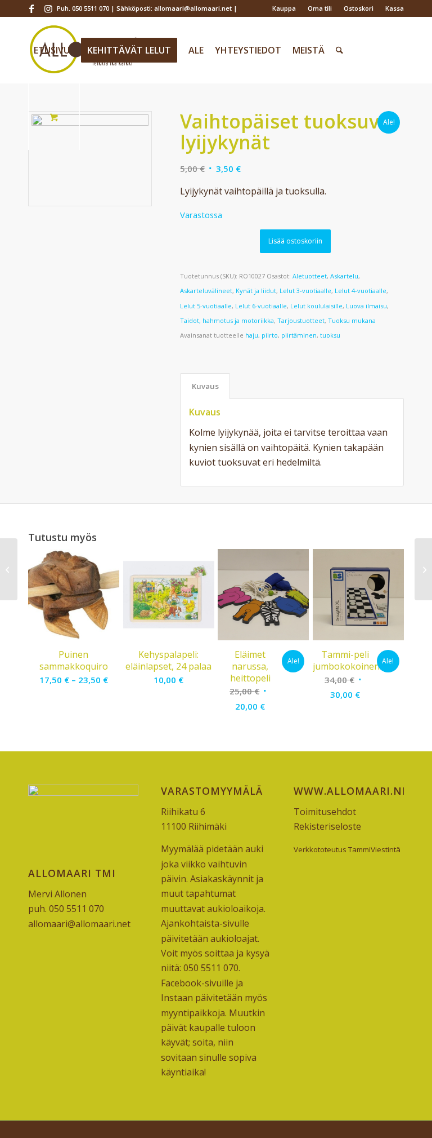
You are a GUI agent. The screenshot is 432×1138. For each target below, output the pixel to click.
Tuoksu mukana (352, 320)
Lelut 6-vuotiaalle (261, 306)
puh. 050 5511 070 (66, 908)
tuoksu (330, 335)
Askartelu (344, 276)
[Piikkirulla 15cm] (8, 569)
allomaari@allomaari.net (79, 924)
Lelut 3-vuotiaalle (305, 290)
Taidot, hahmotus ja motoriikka (227, 320)
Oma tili (320, 8)
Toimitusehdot (325, 811)
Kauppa (284, 8)
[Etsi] (339, 50)
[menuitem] (284, 8)
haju (251, 335)
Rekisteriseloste (327, 826)
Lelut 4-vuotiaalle (360, 290)
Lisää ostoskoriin (295, 241)
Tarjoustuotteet (301, 320)
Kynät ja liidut (256, 290)
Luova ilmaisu (366, 306)
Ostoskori (359, 8)
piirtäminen (299, 335)
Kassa (394, 8)
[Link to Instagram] (48, 8)
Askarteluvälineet (206, 290)
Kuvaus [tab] (205, 386)
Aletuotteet (309, 276)
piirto (270, 335)
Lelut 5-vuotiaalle (206, 306)
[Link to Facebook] (31, 8)
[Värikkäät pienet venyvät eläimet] (423, 569)
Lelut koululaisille (316, 306)
